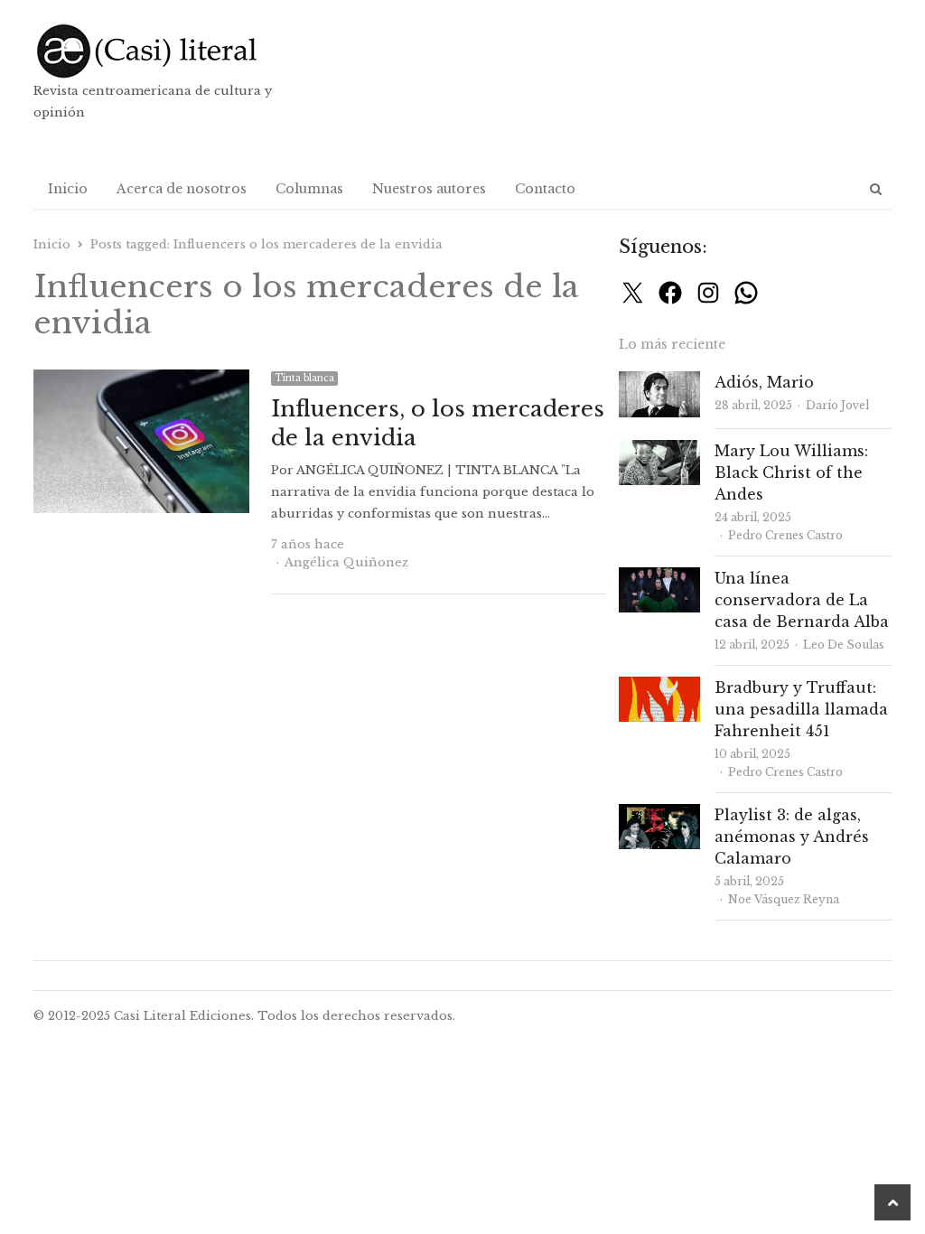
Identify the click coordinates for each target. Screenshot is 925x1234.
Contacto (545, 189)
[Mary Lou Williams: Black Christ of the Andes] (659, 450)
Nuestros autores (429, 189)
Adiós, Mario (764, 382)
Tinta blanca (304, 378)
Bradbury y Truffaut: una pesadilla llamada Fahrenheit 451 (801, 709)
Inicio (68, 189)
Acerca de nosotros (182, 189)
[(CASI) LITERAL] (170, 51)
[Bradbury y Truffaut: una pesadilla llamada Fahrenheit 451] (659, 687)
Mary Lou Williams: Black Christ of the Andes (791, 472)
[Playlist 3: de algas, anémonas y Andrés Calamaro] (659, 814)
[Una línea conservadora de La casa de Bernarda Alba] (659, 577)
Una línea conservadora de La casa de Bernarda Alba (802, 600)
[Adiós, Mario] (659, 381)
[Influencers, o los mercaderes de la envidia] (141, 380)
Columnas (309, 189)
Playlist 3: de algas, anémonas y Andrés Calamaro (792, 836)
